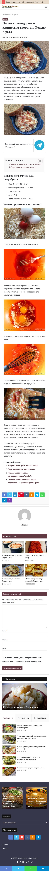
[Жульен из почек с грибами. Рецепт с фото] (13, 547)
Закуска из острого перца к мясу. (23, 465)
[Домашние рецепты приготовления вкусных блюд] (10, 6)
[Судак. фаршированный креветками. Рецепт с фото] (9, 749)
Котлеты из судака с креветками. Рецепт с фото (29, 726)
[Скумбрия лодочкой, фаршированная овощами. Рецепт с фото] (9, 739)
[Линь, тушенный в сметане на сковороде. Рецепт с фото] (9, 760)
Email (4, 640)
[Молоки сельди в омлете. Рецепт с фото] (13, 570)
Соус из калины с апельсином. (21, 469)
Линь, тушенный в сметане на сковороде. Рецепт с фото (28, 758)
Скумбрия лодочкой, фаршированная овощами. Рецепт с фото (31, 737)
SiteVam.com (33, 858)
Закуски (15, 15)
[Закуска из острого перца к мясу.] (36, 547)
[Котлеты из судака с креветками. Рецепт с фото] (9, 728)
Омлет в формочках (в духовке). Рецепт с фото (34, 580)
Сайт (4, 649)
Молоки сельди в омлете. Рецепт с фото (11, 580)
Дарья (25, 524)
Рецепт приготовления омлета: (23, 167)
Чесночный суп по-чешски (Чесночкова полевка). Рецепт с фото (36, 802)
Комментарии (40, 718)
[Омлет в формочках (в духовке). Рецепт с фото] (36, 570)
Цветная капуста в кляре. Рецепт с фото (20, 707)
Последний (8, 718)
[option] (24, 696)
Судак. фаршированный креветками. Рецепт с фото (31, 747)
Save (21, 493)
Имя (4, 631)
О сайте (5, 845)
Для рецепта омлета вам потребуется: (26, 164)
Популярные (23, 718)
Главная (7, 15)
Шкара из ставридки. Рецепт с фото (30, 768)
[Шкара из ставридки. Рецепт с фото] (9, 771)
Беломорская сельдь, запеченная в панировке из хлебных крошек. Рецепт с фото (12, 801)
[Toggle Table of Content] (39, 161)
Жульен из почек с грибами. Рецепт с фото (12, 556)
